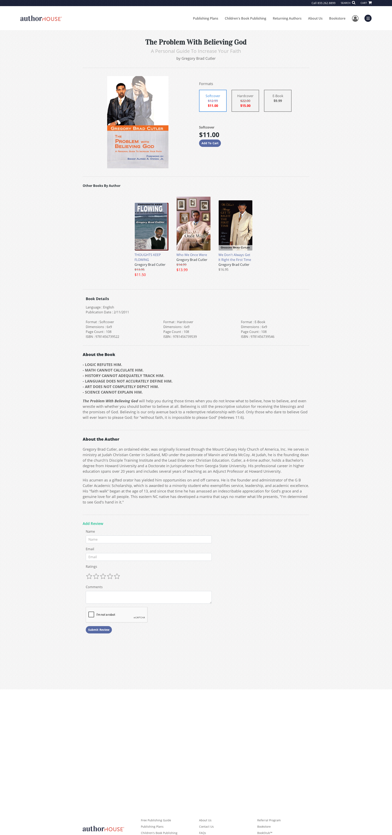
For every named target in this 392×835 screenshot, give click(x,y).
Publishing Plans (205, 18)
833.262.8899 (326, 3)
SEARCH (346, 3)
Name (90, 531)
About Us (315, 18)
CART (364, 3)
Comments (94, 587)
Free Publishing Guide (156, 820)
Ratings (91, 566)
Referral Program (269, 820)
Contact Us (206, 826)
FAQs (202, 833)
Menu (369, 18)
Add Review (93, 523)
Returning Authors (287, 18)
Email (90, 549)
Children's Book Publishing (245, 18)
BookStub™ (264, 833)
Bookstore (337, 18)
